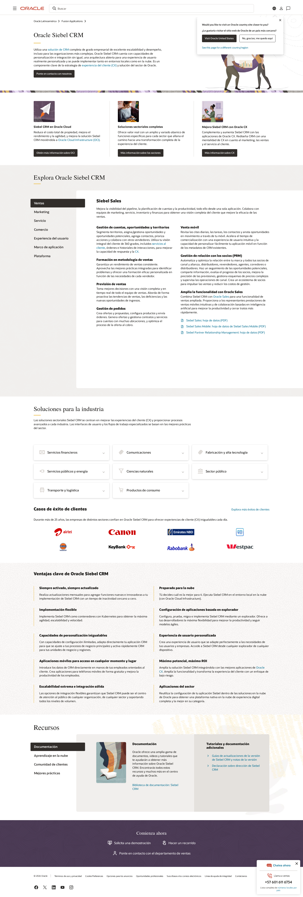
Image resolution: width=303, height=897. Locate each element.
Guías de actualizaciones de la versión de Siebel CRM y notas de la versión (236, 757)
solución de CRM (58, 49)
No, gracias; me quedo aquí (257, 38)
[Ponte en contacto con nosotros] (288, 8)
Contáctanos (241, 876)
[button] (15, 8)
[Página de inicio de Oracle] (32, 8)
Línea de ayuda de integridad (218, 876)
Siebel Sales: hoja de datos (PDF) (206, 320)
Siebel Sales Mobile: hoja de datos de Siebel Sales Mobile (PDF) (226, 326)
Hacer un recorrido (182, 842)
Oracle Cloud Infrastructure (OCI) (79, 140)
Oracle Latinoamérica (45, 21)
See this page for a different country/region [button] (225, 47)
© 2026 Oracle (40, 875)
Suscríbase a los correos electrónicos (184, 876)
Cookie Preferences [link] (94, 876)
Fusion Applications (72, 21)
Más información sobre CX (219, 152)
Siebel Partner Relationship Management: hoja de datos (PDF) (225, 332)
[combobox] (151, 8)
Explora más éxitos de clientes (250, 509)
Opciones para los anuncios (120, 876)
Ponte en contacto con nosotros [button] (54, 73)
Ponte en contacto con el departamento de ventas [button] (154, 853)
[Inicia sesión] (281, 8)
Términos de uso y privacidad (68, 876)
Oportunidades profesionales (149, 876)
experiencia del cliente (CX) (99, 65)
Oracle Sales (221, 296)
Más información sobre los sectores (141, 152)
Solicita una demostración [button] (132, 842)
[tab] (58, 203)
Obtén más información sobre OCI (55, 152)
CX (137, 251)
